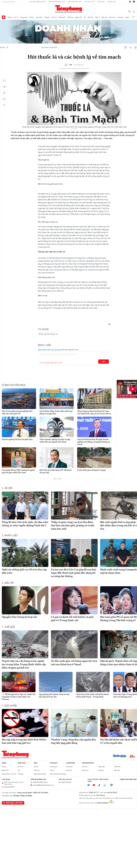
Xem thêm (133, 17)
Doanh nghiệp (49, 47)
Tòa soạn (100, 2)
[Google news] (112, 785)
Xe (85, 17)
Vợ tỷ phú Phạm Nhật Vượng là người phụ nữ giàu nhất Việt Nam (18, 471)
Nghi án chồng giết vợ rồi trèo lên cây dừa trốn (24, 571)
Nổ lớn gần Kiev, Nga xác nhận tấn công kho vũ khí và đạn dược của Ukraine (18, 697)
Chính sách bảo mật (128, 779)
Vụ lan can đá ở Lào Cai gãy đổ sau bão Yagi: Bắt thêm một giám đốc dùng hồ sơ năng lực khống (73, 573)
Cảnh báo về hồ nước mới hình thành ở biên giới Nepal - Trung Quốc (92, 695)
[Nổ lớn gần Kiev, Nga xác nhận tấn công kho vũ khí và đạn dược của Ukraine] (19, 682)
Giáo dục (104, 17)
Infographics (88, 763)
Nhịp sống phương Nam (58, 774)
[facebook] (130, 1)
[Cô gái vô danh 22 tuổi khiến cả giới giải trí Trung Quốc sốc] (74, 600)
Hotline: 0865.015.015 (38, 2)
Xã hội (9, 17)
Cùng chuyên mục (14, 385)
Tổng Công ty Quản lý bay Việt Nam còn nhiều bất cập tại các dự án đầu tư (94, 412)
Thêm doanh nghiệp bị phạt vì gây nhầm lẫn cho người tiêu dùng (54, 440)
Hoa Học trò (89, 2)
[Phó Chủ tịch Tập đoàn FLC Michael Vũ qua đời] (56, 457)
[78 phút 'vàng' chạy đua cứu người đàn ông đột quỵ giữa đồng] (74, 723)
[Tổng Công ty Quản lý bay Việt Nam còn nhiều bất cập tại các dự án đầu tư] (94, 398)
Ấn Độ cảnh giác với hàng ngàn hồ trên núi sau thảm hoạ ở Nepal (74, 662)
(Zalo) (46, 782)
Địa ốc (32, 17)
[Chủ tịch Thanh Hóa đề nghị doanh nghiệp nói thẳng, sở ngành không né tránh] (94, 427)
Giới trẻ (54, 17)
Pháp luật (62, 17)
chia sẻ (126, 47)
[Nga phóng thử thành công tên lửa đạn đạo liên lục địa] (56, 682)
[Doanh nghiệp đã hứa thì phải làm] (19, 427)
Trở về (4, 105)
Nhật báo (22, 763)
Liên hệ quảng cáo (38, 779)
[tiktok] (100, 785)
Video (127, 17)
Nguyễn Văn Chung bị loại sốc (19, 617)
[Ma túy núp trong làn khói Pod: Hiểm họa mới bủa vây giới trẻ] (25, 723)
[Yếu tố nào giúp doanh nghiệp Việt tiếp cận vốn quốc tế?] (19, 398)
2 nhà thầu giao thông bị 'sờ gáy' (91, 470)
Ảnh (35, 763)
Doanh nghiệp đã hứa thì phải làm (17, 439)
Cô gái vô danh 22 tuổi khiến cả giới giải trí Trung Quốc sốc (72, 618)
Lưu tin (4, 93)
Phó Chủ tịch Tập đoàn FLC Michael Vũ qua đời (55, 471)
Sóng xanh (24, 17)
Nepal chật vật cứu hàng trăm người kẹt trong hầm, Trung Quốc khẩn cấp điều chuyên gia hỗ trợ (24, 664)
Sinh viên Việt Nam (75, 2)
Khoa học (112, 17)
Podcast (54, 763)
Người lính (78, 17)
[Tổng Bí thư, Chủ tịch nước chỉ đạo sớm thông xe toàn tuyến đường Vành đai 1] (25, 506)
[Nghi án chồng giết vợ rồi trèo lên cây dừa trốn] (25, 553)
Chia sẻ (4, 87)
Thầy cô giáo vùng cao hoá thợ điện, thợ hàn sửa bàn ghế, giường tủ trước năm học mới (73, 525)
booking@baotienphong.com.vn (43, 785)
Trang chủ (3, 17)
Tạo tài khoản (56, 349)
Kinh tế (16, 17)
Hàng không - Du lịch (9, 774)
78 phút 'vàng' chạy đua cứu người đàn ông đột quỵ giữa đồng (73, 741)
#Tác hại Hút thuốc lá (48, 334)
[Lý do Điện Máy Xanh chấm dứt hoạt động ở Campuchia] (56, 398)
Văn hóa (90, 17)
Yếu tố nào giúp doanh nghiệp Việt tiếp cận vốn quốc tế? (17, 412)
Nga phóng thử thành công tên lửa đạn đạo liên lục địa (54, 695)
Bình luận (4, 99)
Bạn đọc (117, 770)
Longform (70, 763)
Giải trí (97, 17)
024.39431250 (9, 787)
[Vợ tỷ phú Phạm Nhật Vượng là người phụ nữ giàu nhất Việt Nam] (19, 457)
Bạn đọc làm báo (14, 803)
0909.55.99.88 (38, 782)
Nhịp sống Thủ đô (40, 774)
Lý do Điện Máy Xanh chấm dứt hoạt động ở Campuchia (56, 412)
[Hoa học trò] (132, 756)
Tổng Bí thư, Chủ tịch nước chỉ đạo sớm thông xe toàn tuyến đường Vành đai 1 (25, 523)
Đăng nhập (42, 349)
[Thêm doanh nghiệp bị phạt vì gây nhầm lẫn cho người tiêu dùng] (56, 427)
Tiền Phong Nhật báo (56, 2)
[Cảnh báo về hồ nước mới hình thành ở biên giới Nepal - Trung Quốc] (93, 682)
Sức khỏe (39, 17)
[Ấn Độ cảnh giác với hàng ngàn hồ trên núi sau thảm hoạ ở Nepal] (74, 644)
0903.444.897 (66, 782)
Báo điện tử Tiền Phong (68, 9)
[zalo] (106, 785)
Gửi (103, 362)
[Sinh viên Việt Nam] (119, 756)
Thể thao (70, 17)
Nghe (4, 81)
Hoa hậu (120, 17)
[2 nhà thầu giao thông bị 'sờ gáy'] (94, 457)
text (130, 47)
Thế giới (47, 17)
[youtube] (134, 1)
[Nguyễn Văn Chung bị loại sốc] (25, 600)
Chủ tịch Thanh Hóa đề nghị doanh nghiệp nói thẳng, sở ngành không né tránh (93, 442)
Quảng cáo (111, 2)
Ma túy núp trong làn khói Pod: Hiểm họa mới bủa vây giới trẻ (24, 741)
